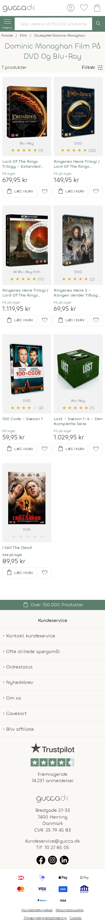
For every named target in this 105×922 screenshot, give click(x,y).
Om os (13, 698)
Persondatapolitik (70, 910)
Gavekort (16, 713)
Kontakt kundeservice (30, 636)
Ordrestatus (19, 667)
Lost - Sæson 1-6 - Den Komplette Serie (78, 421)
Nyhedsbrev (19, 682)
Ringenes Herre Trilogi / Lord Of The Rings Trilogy (76, 164)
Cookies (76, 918)
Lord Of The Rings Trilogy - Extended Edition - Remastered (24, 164)
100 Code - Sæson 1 (22, 418)
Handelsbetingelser (37, 910)
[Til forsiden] (19, 7)
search (98, 24)
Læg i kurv (19, 191)
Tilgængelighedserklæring (45, 918)
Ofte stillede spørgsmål (33, 651)
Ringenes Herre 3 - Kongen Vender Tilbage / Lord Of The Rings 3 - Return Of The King (78, 293)
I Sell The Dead (17, 547)
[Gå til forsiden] (52, 798)
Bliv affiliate (20, 729)
